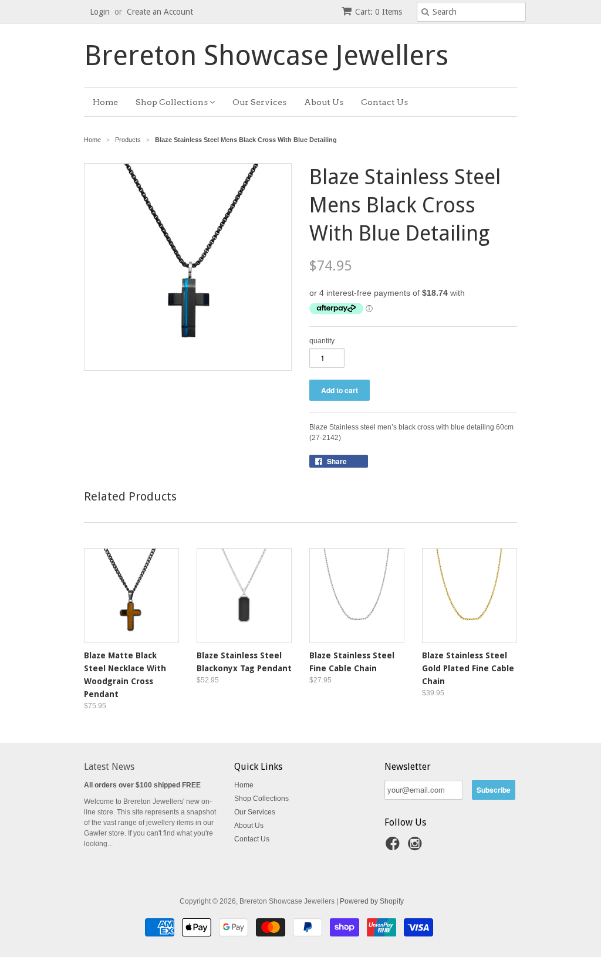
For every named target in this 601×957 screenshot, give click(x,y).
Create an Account (160, 11)
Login (100, 11)
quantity (322, 341)
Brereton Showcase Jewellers (266, 56)
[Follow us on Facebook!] (394, 847)
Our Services (259, 102)
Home (105, 102)
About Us (323, 102)
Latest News (109, 766)
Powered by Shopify (372, 901)
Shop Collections (173, 102)
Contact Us (384, 102)
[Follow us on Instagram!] (417, 847)
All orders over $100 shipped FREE (142, 785)
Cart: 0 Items (378, 11)
